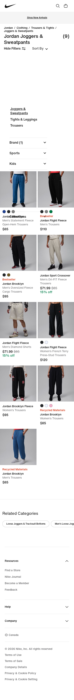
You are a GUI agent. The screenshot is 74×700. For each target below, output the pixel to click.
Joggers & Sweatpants (18, 31)
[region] (37, 164)
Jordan (8, 27)
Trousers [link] (16, 125)
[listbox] (40, 48)
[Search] (57, 5)
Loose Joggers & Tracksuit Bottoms (25, 523)
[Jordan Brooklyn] (18, 189)
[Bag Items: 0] (65, 5)
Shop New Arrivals (37, 17)
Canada (14, 635)
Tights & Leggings (23, 119)
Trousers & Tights (42, 27)
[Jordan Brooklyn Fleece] (18, 383)
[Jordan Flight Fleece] (18, 320)
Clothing (22, 27)
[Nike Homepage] (10, 6)
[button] (28, 142)
